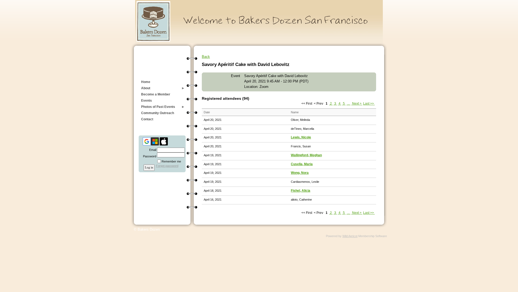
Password (148, 156)
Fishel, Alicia (300, 191)
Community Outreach (157, 113)
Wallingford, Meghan (306, 155)
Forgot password (167, 165)
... (348, 103)
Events (146, 100)
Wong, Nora (300, 173)
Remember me (171, 161)
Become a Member (155, 94)
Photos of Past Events (158, 106)
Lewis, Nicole (301, 137)
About (145, 88)
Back (206, 57)
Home (145, 82)
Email (151, 149)
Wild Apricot (349, 236)
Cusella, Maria (302, 164)
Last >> (369, 103)
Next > (356, 103)
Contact (147, 119)
